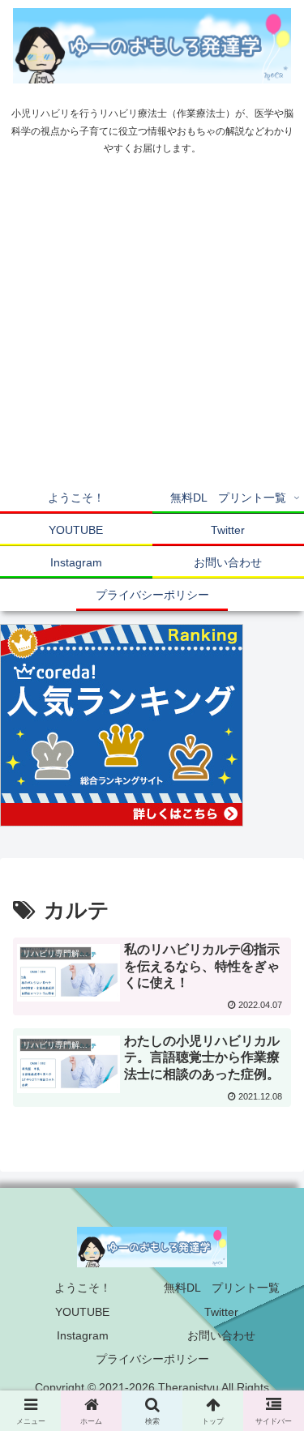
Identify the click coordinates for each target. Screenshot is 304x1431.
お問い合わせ (221, 1335)
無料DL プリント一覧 (222, 1287)
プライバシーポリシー (152, 1358)
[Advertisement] (152, 322)
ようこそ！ (82, 1287)
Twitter (221, 1311)
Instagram (83, 1335)
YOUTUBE (82, 1311)
